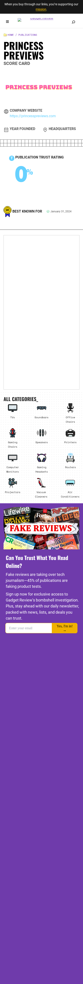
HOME (11, 35)
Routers (70, 467)
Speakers (41, 442)
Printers (70, 442)
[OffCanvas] (7, 22)
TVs (12, 417)
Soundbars (41, 417)
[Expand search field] (73, 22)
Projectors (12, 492)
